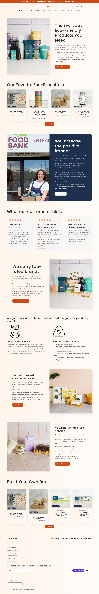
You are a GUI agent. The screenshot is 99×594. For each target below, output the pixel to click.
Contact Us (10, 542)
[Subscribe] (33, 570)
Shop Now (18, 405)
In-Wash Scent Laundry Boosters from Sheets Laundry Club (38, 113)
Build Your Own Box (21, 301)
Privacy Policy (11, 558)
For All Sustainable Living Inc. (18, 589)
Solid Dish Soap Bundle (60, 112)
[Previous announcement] (7, 1)
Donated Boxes (11, 547)
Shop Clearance (62, 67)
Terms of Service (12, 555)
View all (49, 124)
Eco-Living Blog (11, 553)
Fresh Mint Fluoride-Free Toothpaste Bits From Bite (82, 112)
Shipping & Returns (12, 550)
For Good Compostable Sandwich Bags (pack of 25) (82, 513)
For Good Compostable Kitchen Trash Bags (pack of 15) (60, 513)
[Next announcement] (91, 1)
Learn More (60, 194)
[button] (8, 6)
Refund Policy (11, 561)
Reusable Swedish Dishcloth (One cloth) (16, 112)
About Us (9, 545)
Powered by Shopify (30, 589)
